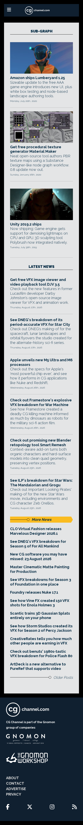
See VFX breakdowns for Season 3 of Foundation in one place (40, 582)
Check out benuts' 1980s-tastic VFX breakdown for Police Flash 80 (41, 653)
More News (41, 519)
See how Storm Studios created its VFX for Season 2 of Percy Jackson (41, 628)
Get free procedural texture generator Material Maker (35, 149)
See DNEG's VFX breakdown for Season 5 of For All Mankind (38, 543)
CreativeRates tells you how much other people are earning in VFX (41, 641)
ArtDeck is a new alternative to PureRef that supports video (38, 666)
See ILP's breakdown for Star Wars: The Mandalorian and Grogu (41, 482)
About (12, 778)
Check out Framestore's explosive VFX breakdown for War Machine (41, 402)
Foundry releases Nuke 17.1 (34, 592)
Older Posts (63, 677)
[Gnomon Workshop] (27, 758)
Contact (15, 783)
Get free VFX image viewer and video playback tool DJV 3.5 (38, 282)
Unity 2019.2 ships (26, 224)
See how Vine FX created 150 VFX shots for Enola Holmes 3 (39, 602)
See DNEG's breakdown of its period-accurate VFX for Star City (40, 322)
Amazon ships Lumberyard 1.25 (37, 78)
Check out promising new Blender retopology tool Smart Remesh (40, 442)
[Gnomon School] (25, 739)
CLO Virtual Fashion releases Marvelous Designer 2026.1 (35, 531)
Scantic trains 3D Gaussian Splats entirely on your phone (40, 615)
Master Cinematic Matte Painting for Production (39, 569)
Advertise (16, 789)
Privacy (13, 794)
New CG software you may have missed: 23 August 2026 (38, 556)
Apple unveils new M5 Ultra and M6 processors (41, 362)
